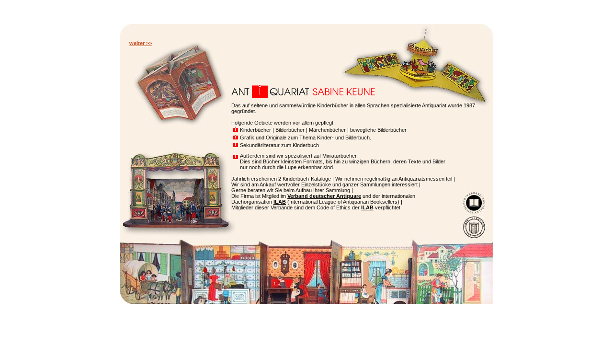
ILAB (279, 202)
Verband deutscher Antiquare (324, 196)
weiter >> (140, 43)
